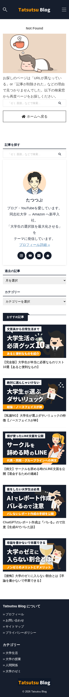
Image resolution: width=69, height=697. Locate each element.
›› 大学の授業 (12, 659)
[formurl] (39, 255)
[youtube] (30, 255)
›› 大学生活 (10, 653)
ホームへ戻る (37, 116)
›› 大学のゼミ (12, 671)
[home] (48, 255)
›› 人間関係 (10, 665)
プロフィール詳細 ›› (34, 245)
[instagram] (21, 255)
